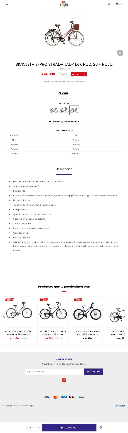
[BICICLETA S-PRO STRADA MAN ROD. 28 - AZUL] (53, 311)
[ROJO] (74, 110)
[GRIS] (64, 110)
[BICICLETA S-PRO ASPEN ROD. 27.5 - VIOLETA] (87, 311)
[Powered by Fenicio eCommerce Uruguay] (120, 405)
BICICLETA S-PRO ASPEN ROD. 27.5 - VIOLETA (87, 333)
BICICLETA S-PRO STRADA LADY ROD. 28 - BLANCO (18, 333)
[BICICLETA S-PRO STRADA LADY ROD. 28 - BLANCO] (18, 311)
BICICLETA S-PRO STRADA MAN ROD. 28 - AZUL (53, 333)
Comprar (71, 427)
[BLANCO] (53, 110)
